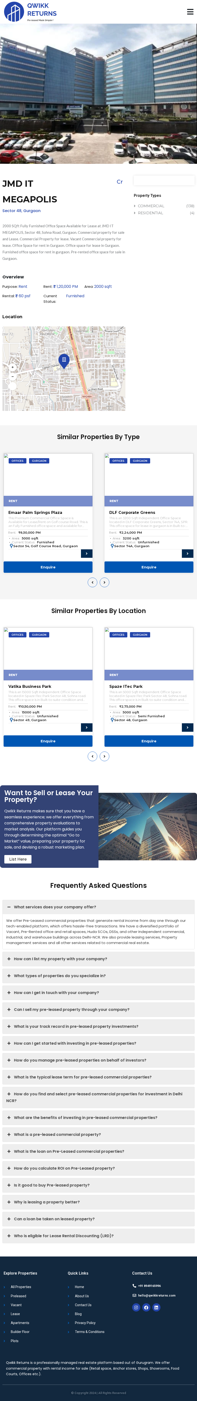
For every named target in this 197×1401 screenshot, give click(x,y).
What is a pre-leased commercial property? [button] (57, 1134)
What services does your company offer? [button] (55, 907)
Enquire (48, 567)
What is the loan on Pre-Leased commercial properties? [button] (69, 1151)
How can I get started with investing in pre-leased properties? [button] (75, 1043)
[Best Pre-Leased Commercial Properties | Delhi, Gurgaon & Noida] (30, 12)
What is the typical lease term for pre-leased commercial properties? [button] (83, 1077)
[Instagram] (136, 1307)
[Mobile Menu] (190, 11)
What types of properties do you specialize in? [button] (60, 976)
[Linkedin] (156, 1307)
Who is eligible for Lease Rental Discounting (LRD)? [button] (64, 1236)
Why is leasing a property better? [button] (47, 1202)
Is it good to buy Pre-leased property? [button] (52, 1185)
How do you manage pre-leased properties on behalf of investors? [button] (80, 1060)
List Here (18, 859)
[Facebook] (146, 1307)
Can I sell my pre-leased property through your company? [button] (71, 1009)
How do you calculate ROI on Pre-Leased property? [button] (64, 1168)
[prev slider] (92, 582)
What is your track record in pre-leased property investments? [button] (76, 1026)
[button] (63, 358)
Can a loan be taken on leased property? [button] (54, 1219)
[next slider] (104, 582)
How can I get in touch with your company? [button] (56, 992)
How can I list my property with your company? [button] (60, 959)
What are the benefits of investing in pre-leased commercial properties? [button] (85, 1117)
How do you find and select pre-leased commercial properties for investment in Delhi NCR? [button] (94, 1097)
